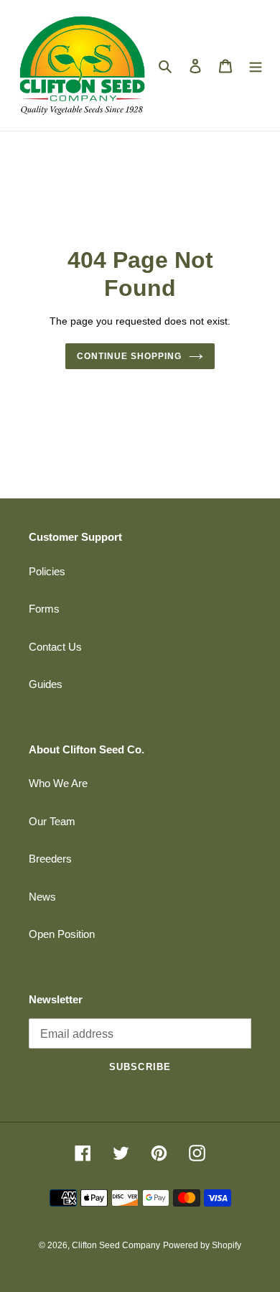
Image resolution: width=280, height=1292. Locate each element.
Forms (44, 609)
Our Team (52, 821)
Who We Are (58, 783)
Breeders (50, 858)
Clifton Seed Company (116, 1245)
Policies (47, 571)
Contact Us (55, 647)
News (42, 897)
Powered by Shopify (202, 1245)
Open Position (62, 934)
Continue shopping (129, 356)
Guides (45, 684)
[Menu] (256, 65)
